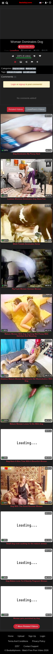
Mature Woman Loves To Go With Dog (26, 424)
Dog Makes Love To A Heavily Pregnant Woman (26, 581)
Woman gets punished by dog (26, 618)
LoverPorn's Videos (36, 109)
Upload (21, 636)
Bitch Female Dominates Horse (26, 244)
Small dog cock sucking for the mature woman (26, 544)
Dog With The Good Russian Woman (26, 506)
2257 (17, 646)
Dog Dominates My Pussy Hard (26, 154)
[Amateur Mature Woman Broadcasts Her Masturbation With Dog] (26, 358)
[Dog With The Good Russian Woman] (26, 485)
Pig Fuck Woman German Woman (26, 289)
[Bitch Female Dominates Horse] (26, 223)
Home (11, 636)
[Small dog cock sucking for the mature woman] (26, 526)
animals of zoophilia (14, 72)
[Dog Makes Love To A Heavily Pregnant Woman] (26, 564)
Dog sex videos (18, 69)
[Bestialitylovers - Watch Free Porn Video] (25, 2)
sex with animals (29, 72)
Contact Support (31, 646)
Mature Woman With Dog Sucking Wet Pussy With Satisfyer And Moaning (26, 335)
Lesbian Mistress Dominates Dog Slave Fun (26, 199)
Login (42, 636)
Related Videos (16, 109)
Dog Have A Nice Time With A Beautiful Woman (26, 461)
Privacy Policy (38, 641)
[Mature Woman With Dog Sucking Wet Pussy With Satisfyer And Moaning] (26, 313)
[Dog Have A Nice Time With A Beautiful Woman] (26, 444)
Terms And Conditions (18, 641)
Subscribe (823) (27, 47)
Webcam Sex (31, 69)
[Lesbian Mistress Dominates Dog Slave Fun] (26, 178)
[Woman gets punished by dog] (26, 601)
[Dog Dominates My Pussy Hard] (26, 133)
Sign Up (32, 636)
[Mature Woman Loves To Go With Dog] (26, 403)
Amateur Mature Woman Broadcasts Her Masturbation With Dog (26, 380)
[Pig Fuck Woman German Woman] (26, 268)
